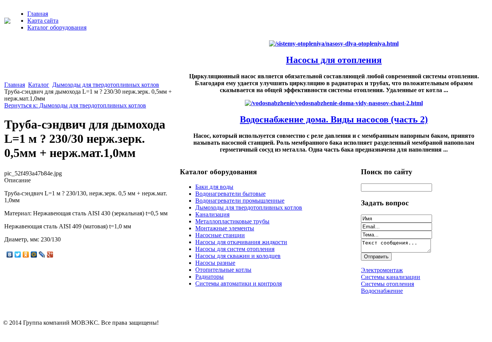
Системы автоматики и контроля (238, 283)
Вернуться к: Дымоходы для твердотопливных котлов (75, 105)
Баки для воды (214, 186)
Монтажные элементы (224, 228)
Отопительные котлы (223, 269)
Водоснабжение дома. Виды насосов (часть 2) (334, 119)
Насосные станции (220, 235)
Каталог (38, 84)
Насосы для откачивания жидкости (241, 242)
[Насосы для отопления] (334, 43)
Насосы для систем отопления (234, 249)
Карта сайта (42, 20)
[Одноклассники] (26, 254)
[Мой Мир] (34, 254)
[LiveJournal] (42, 254)
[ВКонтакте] (10, 254)
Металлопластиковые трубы (232, 221)
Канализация (212, 214)
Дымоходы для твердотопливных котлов (105, 84)
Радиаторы (209, 276)
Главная (37, 13)
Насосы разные (215, 262)
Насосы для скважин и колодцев (238, 256)
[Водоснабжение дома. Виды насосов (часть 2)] (334, 103)
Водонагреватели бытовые (230, 193)
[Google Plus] (50, 254)
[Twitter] (18, 254)
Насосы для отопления (334, 60)
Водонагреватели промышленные (239, 200)
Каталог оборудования (56, 27)
